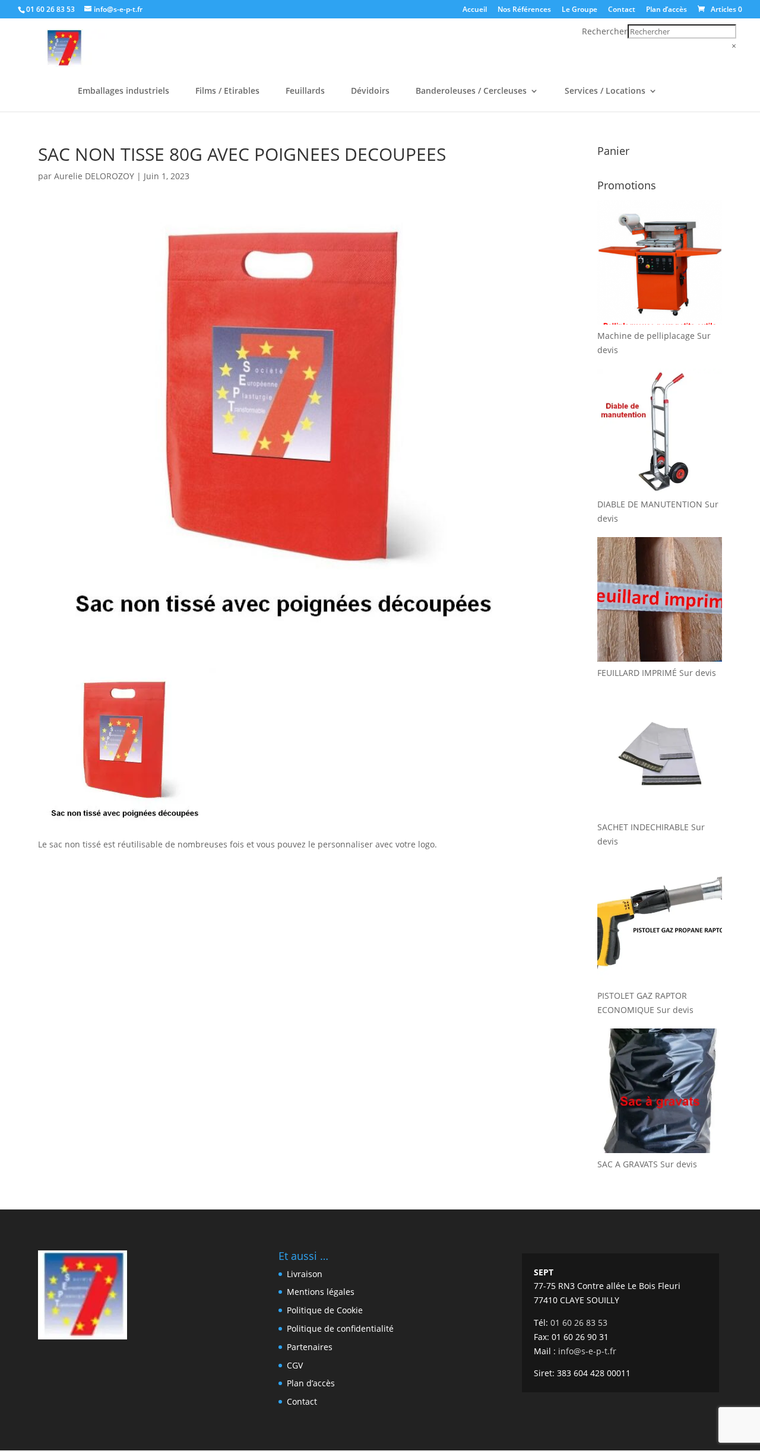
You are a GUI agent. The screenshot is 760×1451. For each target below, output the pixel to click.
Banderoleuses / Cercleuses (471, 91)
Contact (621, 10)
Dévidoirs (370, 91)
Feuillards (305, 91)
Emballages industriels (123, 91)
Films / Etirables (227, 91)
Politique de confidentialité (340, 1328)
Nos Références (524, 10)
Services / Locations (605, 91)
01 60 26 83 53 (50, 9)
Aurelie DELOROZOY (94, 176)
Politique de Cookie (325, 1310)
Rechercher (605, 31)
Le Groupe (579, 10)
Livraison (304, 1273)
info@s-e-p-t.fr (587, 1351)
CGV (295, 1365)
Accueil (475, 10)
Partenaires (309, 1346)
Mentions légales (320, 1291)
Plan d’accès (666, 10)
